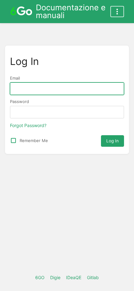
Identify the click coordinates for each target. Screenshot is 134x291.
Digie (55, 277)
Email (15, 78)
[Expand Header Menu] (117, 11)
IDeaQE (73, 277)
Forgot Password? (28, 125)
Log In (112, 140)
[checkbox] (13, 140)
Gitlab (93, 277)
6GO (40, 277)
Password (19, 101)
